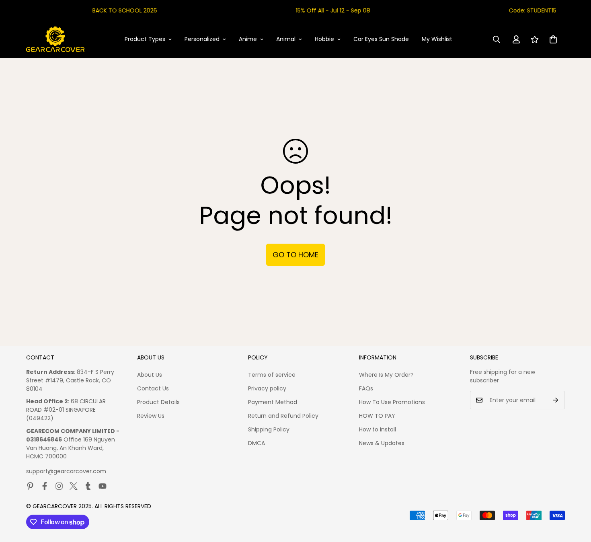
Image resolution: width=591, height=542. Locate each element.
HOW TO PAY (377, 416)
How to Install (377, 429)
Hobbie (324, 39)
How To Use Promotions (392, 402)
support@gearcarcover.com (66, 471)
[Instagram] (59, 486)
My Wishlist (437, 39)
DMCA (256, 443)
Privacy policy (267, 388)
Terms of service (272, 375)
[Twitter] (73, 486)
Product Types (145, 39)
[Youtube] (102, 486)
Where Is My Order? (386, 375)
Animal (286, 39)
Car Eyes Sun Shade (381, 39)
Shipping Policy (268, 429)
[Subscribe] (556, 400)
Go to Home (295, 255)
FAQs (366, 388)
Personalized (202, 39)
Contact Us (153, 388)
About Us (149, 375)
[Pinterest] (30, 486)
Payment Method (272, 402)
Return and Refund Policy (283, 416)
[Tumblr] (88, 486)
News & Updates (381, 443)
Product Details (158, 402)
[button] (553, 39)
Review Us (150, 416)
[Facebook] (44, 486)
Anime (248, 39)
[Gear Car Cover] (55, 39)
